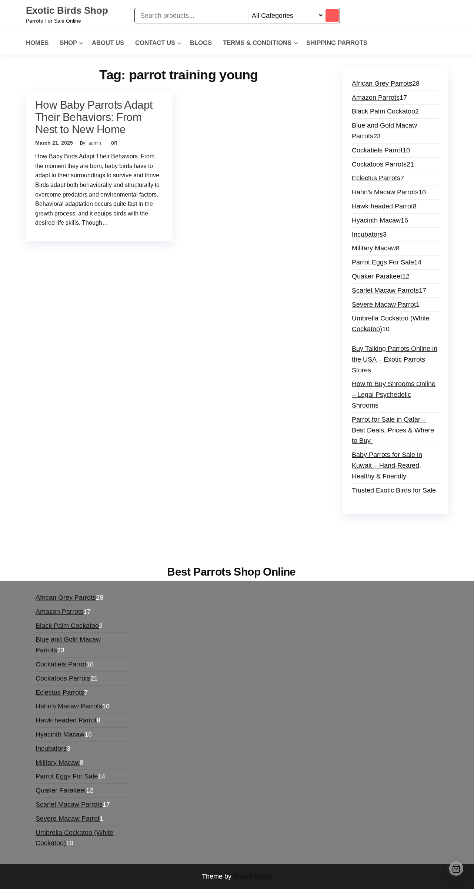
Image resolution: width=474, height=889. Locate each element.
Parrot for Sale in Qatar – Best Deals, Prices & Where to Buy (393, 430)
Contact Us (155, 42)
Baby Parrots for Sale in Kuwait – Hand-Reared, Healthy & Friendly (387, 465)
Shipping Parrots (336, 42)
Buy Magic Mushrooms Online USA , (83, 528)
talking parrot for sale (241, 539)
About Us (108, 42)
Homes (37, 42)
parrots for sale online (62, 539)
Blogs (201, 42)
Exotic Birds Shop (67, 10)
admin (95, 143)
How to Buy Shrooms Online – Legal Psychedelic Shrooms (393, 394)
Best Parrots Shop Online (231, 572)
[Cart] (456, 869)
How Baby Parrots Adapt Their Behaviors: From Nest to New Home (94, 117)
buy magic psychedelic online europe (151, 539)
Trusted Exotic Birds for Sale (394, 490)
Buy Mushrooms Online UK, (263, 528)
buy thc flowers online (386, 528)
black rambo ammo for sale (316, 539)
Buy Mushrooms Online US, (179, 528)
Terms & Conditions (257, 42)
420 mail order (327, 528)
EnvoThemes (253, 876)
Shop (68, 42)
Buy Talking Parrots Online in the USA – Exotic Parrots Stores (394, 359)
